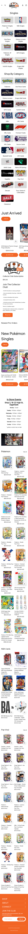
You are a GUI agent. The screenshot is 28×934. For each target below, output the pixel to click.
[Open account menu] (22, 5)
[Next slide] (25, 240)
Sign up (21, 919)
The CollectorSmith (16, 928)
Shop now (7, 315)
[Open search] (5, 5)
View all (6, 219)
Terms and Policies (14, 930)
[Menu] (2, 5)
